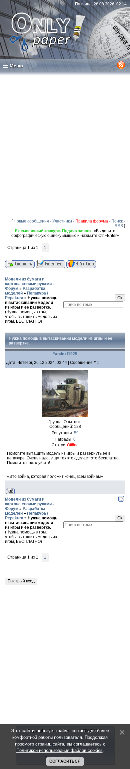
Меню (16, 65)
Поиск (117, 221)
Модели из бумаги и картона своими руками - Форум (29, 284)
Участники (62, 221)
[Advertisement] (65, 145)
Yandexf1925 (65, 353)
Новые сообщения (31, 221)
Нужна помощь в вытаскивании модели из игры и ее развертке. (31, 303)
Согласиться (65, 761)
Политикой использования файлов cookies (59, 750)
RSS (119, 225)
